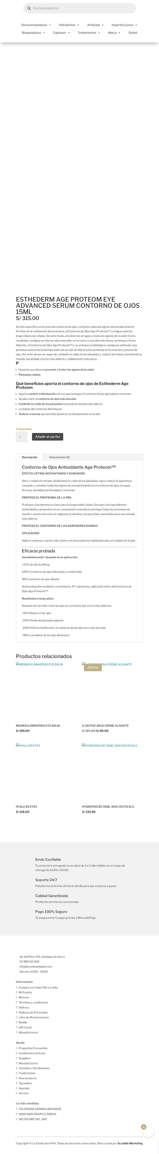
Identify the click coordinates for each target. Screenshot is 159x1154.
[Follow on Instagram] (27, 1126)
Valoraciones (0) (59, 457)
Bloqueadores (31, 32)
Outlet (133, 32)
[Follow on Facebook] (19, 1126)
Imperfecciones (122, 25)
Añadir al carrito (47, 437)
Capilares (59, 32)
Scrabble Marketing (130, 1143)
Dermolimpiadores (34, 25)
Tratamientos (87, 32)
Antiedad (93, 25)
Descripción (29, 457)
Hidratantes (67, 25)
